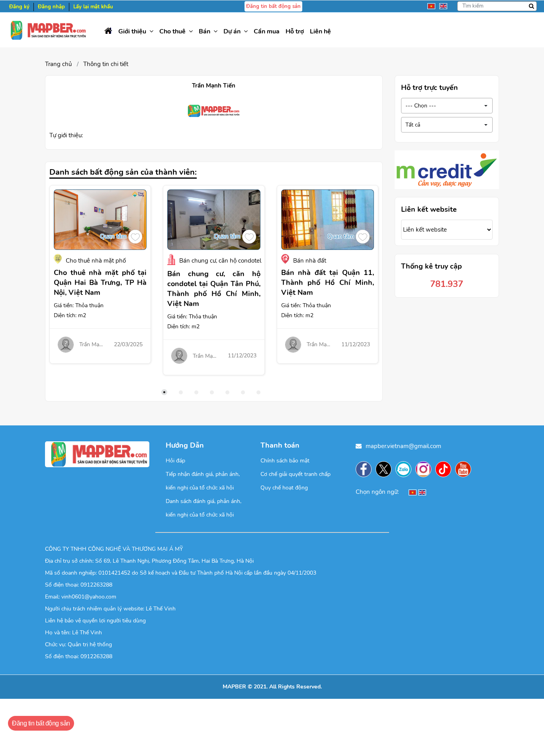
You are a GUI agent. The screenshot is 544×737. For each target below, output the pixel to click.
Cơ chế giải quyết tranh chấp (295, 474)
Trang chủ (58, 64)
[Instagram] (425, 469)
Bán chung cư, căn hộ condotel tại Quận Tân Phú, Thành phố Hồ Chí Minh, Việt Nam (213, 288)
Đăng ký (19, 6)
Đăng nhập (51, 6)
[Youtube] (465, 469)
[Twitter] (385, 469)
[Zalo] (405, 469)
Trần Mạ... (91, 344)
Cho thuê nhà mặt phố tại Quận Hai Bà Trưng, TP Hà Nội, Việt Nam (100, 282)
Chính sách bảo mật (284, 460)
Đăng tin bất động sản (273, 6)
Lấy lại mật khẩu (93, 6)
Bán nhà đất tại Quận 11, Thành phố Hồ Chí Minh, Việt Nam (327, 282)
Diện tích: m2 (70, 315)
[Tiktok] (445, 469)
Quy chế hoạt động (284, 487)
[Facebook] (366, 469)
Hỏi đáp (175, 460)
